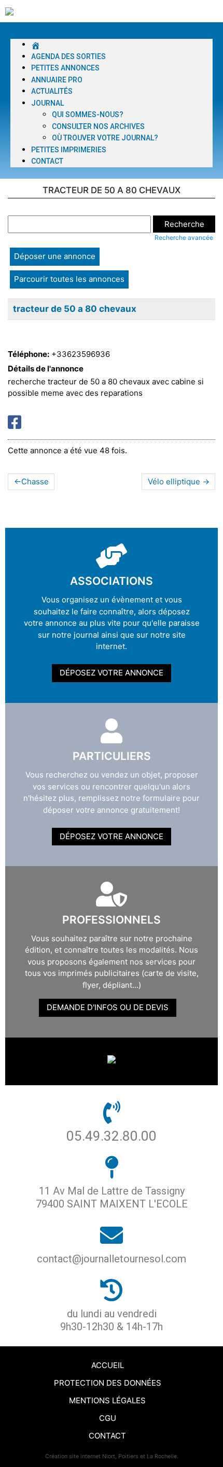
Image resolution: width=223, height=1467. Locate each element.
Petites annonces (65, 68)
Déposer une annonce (54, 256)
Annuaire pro (56, 80)
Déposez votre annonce (111, 673)
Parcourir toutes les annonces (69, 279)
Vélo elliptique (174, 481)
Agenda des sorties (68, 56)
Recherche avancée (184, 237)
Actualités (52, 91)
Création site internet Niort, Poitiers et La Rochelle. (111, 1456)
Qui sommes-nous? (87, 114)
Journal (47, 103)
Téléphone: (28, 354)
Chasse (35, 481)
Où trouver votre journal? (105, 138)
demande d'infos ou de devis (108, 1007)
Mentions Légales (107, 1400)
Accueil (107, 1365)
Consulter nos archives (98, 126)
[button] (111, 33)
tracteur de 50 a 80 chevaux (74, 309)
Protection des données (107, 1383)
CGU (107, 1418)
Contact (47, 161)
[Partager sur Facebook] (14, 422)
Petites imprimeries (68, 150)
